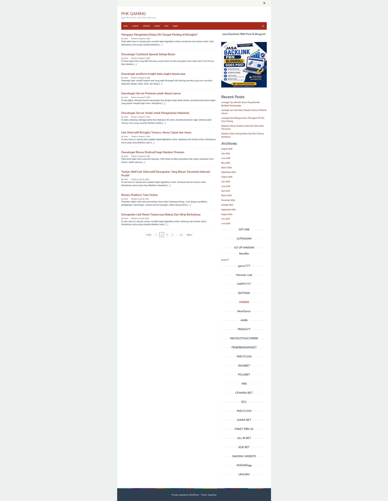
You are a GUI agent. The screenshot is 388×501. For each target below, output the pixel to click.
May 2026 (225, 162)
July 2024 (225, 218)
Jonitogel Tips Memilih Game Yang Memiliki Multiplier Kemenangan (240, 104)
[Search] (263, 26)
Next (189, 234)
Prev (149, 234)
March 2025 (226, 195)
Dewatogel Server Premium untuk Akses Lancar (151, 93)
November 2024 (228, 200)
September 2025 (228, 172)
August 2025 (226, 176)
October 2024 (227, 204)
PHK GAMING (133, 13)
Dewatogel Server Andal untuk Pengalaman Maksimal (155, 113)
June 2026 (225, 158)
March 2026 (226, 167)
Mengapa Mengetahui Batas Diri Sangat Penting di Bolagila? (159, 34)
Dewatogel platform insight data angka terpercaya (153, 74)
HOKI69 (244, 302)
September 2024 (228, 209)
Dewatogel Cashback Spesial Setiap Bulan (148, 54)
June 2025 (225, 186)
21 (181, 234)
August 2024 (226, 214)
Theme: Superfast (209, 494)
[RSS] (264, 3)
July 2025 (225, 181)
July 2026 (225, 153)
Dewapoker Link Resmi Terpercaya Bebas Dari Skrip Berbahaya (160, 214)
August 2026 (226, 148)
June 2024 (225, 223)
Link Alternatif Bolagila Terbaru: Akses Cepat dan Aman (156, 132)
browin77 (225, 259)
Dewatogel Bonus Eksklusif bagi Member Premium (152, 152)
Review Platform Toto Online (139, 195)
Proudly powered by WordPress (185, 494)
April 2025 (225, 190)
